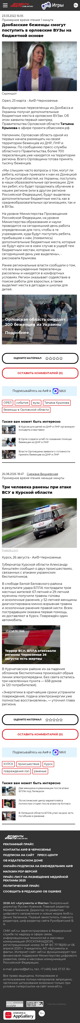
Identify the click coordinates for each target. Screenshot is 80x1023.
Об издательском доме (23, 860)
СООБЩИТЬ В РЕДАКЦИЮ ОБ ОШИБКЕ (32, 891)
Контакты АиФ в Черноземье (27, 849)
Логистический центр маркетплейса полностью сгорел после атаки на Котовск (45, 802)
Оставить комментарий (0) (40, 373)
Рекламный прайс (18, 844)
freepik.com (10, 550)
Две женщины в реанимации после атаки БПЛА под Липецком (44, 790)
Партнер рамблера (57, 1004)
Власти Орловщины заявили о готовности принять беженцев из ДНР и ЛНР (44, 453)
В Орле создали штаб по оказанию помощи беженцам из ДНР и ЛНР (45, 441)
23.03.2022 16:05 (12, 16)
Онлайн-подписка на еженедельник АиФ (38, 866)
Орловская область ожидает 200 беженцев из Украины (35, 322)
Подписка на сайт (18, 855)
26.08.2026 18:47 (13, 474)
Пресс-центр (47, 855)
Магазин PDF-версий (20, 871)
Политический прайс (21, 886)
